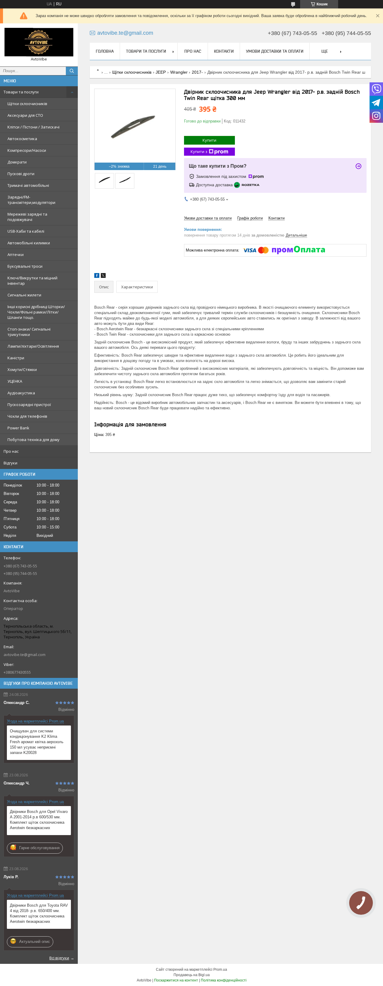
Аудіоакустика (21, 393)
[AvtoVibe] (38, 42)
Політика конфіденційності (224, 980)
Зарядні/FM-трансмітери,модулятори (31, 199)
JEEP (161, 72)
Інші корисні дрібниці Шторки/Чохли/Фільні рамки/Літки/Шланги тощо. (36, 312)
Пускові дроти (20, 173)
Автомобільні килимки (28, 243)
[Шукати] (72, 70)
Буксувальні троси (24, 266)
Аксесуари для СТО (25, 115)
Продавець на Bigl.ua (192, 975)
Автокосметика (22, 138)
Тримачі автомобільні (28, 185)
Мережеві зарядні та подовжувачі (27, 216)
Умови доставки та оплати (274, 51)
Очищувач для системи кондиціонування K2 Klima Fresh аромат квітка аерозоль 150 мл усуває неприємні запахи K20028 (36, 742)
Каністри (15, 358)
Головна (105, 51)
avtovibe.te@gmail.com (24, 654)
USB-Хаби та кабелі (25, 231)
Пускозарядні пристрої (29, 404)
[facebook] (96, 276)
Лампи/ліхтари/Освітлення (33, 346)
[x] (103, 276)
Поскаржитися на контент (176, 980)
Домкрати (17, 162)
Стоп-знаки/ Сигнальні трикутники (29, 331)
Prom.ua (220, 969)
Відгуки (10, 463)
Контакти (224, 51)
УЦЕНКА (14, 381)
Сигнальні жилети (24, 295)
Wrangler (179, 72)
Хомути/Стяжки (22, 369)
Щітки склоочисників (27, 103)
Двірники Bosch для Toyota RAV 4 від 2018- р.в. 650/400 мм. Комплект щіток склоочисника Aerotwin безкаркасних (39, 913)
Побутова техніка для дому (33, 439)
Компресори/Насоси (26, 150)
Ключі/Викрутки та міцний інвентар (32, 280)
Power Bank (18, 428)
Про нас (11, 451)
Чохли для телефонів (27, 416)
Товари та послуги (21, 92)
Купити (209, 140)
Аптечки (15, 254)
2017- (197, 72)
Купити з (199, 151)
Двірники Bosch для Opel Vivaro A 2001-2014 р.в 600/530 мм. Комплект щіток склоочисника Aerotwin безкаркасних (39, 819)
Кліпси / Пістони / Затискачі (33, 127)
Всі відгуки (59, 958)
